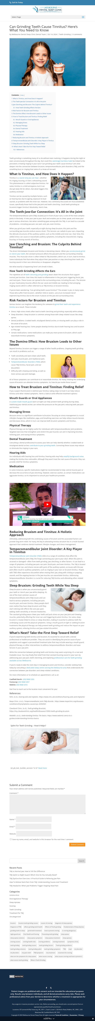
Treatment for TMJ (17, 913)
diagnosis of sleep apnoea (63, 923)
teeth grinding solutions (18, 949)
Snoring (13, 906)
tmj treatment (50, 953)
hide (22, 95)
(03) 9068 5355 (28, 679)
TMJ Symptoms (38, 953)
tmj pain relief (26, 953)
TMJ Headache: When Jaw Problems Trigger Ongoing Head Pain (34, 886)
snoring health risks (29, 942)
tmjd (70, 949)
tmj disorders (14, 953)
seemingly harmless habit (62, 161)
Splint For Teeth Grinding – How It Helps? (28, 725)
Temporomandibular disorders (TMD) (25, 362)
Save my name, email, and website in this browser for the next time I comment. (43, 839)
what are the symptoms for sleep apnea (23, 956)
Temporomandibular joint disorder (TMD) (26, 556)
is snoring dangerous (69, 931)
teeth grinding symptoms (52, 949)
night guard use (15, 934)
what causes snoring (45, 956)
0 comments (77, 34)
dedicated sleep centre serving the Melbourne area (46, 668)
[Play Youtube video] (48, 504)
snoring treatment (59, 942)
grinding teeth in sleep (17, 931)
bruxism (13, 923)
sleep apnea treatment (52, 938)
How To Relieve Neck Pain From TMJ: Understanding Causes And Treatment (39, 882)
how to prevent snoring (51, 931)
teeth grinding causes (29, 945)
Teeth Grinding (65, 34)
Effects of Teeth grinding (53, 927)
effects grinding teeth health (33, 927)
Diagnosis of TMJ (15, 927)
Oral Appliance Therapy (19, 899)
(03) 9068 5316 (21, 685)
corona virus (14, 895)
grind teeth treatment (35, 931)
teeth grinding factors (46, 945)
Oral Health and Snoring (31, 934)
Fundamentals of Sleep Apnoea (74, 927)
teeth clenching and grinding (36, 275)
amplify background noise (73, 456)
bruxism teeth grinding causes (28, 923)
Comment (14, 793)
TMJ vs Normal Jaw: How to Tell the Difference (27, 871)
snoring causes (15, 942)
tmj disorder (78, 949)
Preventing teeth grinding (50, 934)
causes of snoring (46, 923)
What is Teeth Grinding (38, 960)
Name (13, 819)
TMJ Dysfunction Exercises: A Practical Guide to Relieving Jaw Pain (35, 878)
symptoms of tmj (72, 942)
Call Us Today (17, 2)
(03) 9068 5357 (23, 682)
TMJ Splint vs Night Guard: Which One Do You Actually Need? (33, 875)
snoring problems (44, 942)
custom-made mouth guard (21, 402)
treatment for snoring (65, 953)
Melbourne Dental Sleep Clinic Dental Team (29, 34)
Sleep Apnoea (15, 902)
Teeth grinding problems (64, 945)
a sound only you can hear (28, 178)
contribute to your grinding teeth (42, 445)
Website (13, 834)
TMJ (64, 949)
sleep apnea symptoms (34, 938)
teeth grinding (14, 945)
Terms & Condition (61, 1015)
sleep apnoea (67, 938)
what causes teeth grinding (19, 960)
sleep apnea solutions (17, 938)
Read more (42, 768)
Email (12, 827)
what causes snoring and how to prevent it (68, 956)
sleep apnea (65, 934)
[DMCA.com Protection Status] (17, 977)
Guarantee (73, 1015)
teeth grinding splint (34, 949)
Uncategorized (15, 917)
